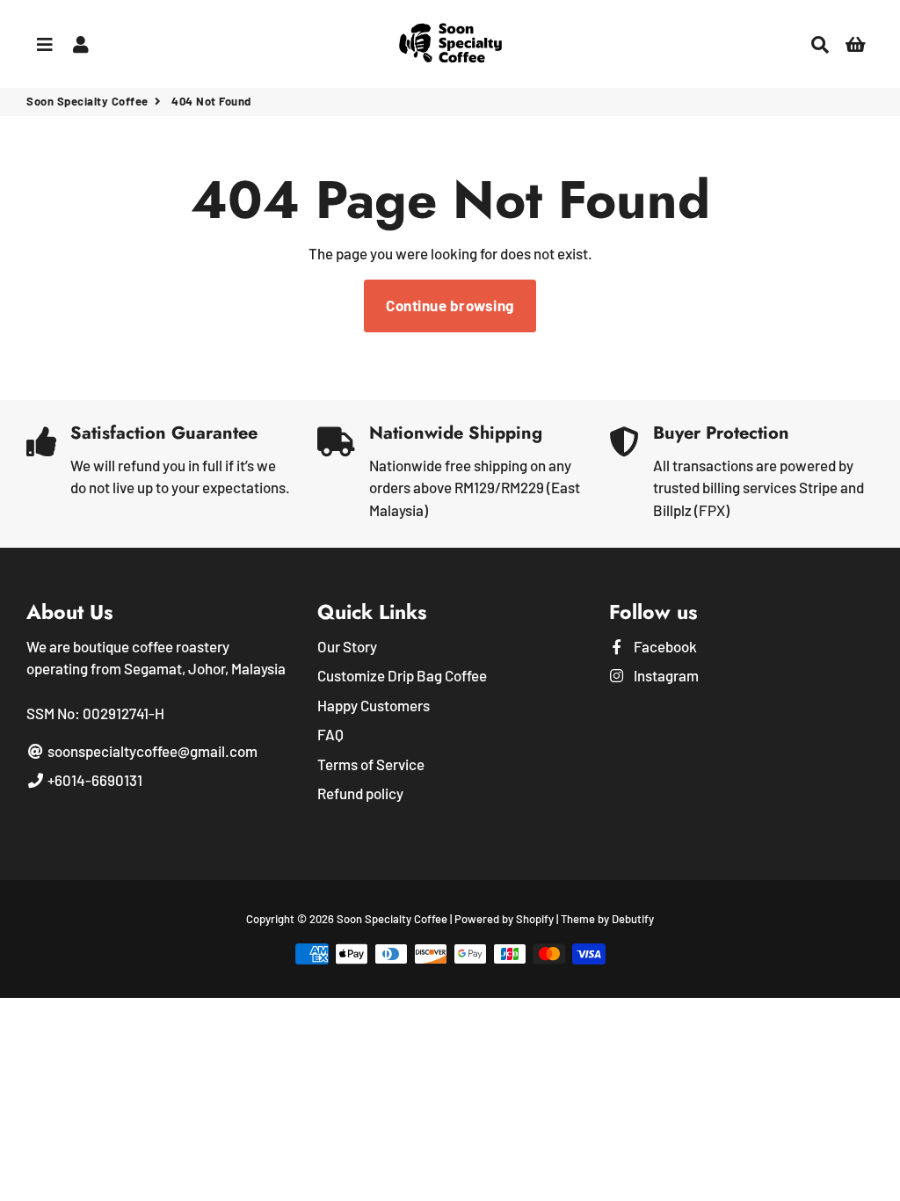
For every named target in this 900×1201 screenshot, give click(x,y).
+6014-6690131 (93, 780)
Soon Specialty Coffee (87, 101)
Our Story (347, 646)
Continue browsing (450, 305)
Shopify (535, 919)
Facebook (664, 646)
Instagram (665, 675)
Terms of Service (371, 764)
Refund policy (360, 793)
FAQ (330, 734)
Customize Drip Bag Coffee (402, 675)
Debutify (633, 919)
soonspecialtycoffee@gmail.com (151, 751)
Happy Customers (373, 705)
